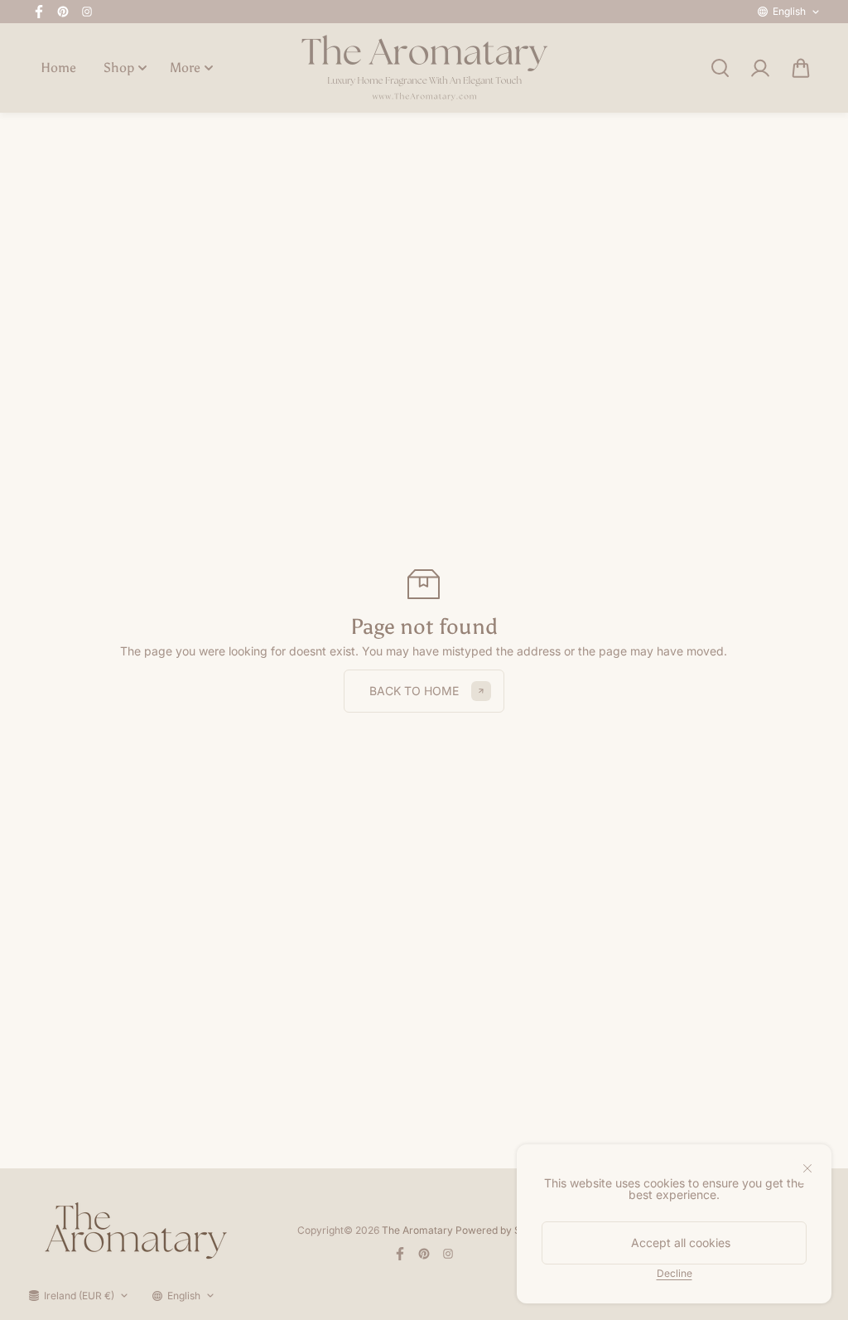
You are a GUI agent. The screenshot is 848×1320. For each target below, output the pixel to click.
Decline (674, 1273)
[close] (807, 1168)
